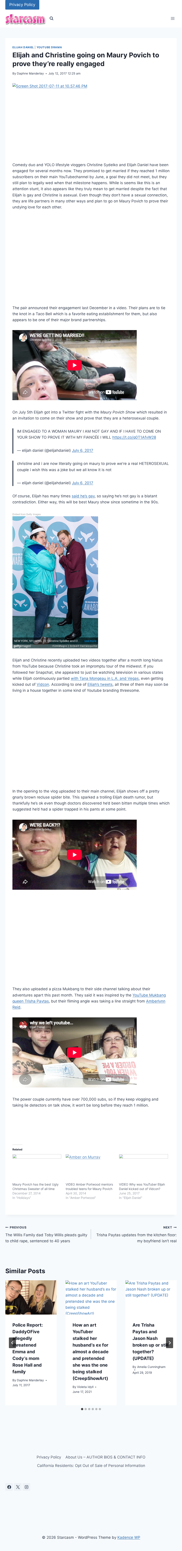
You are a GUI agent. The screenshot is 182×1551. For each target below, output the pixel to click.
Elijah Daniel (23, 47)
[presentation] (31, 1297)
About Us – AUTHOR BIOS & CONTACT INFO (105, 1457)
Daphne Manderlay (30, 73)
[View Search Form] (51, 18)
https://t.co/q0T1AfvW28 (134, 437)
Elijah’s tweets (100, 684)
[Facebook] (9, 1487)
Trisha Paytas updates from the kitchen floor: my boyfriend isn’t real (136, 1234)
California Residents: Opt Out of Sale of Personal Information (91, 1465)
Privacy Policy (22, 4)
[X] (18, 1487)
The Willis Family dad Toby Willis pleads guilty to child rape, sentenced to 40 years (46, 1234)
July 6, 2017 (82, 450)
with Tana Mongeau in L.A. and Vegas (105, 678)
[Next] (169, 1342)
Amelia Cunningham (151, 1367)
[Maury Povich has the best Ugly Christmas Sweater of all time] (36, 1168)
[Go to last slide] (12, 1342)
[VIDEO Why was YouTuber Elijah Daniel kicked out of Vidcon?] (143, 1168)
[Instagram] (26, 1487)
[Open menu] (172, 18)
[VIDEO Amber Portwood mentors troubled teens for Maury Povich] (90, 1168)
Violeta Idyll (85, 1387)
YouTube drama (49, 47)
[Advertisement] (91, 261)
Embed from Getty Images (26, 514)
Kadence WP (128, 1537)
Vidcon (43, 684)
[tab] (82, 1409)
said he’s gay (83, 496)
